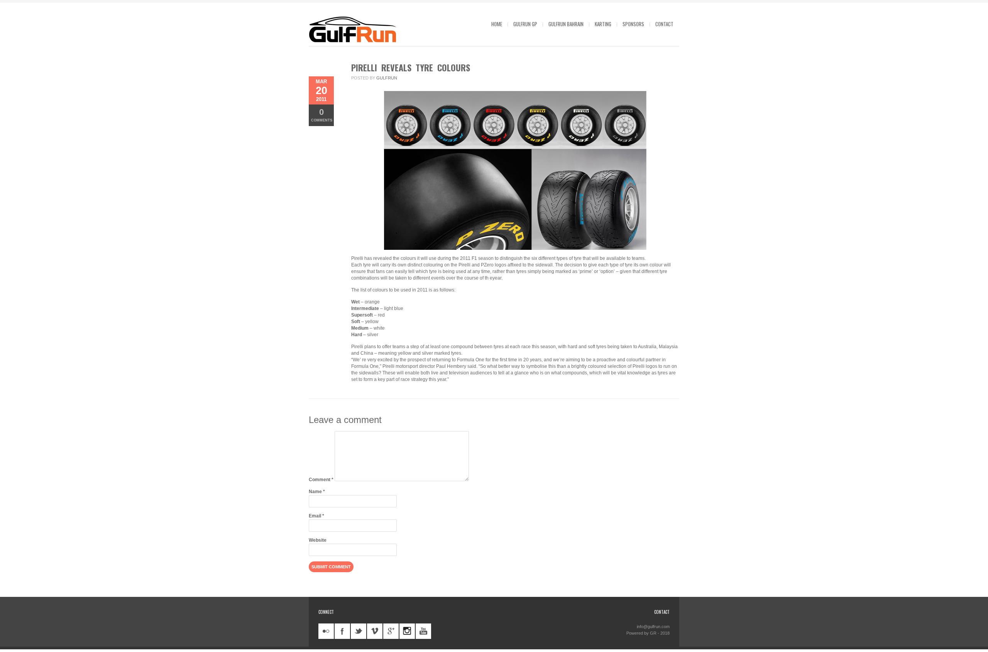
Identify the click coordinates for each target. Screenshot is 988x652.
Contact (664, 24)
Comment (321, 479)
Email (316, 516)
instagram (407, 631)
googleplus (391, 631)
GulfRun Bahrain (566, 24)
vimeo (374, 631)
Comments (321, 114)
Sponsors (633, 24)
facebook (342, 631)
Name (317, 491)
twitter (358, 631)
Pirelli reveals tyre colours (410, 67)
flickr (326, 631)
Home (496, 24)
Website (318, 540)
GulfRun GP (525, 24)
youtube (423, 631)
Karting (603, 24)
